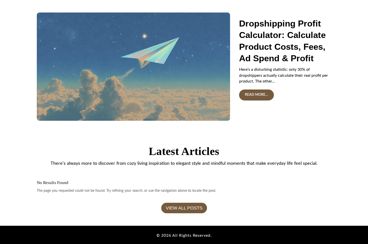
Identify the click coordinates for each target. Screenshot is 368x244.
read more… (256, 94)
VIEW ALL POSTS (184, 208)
